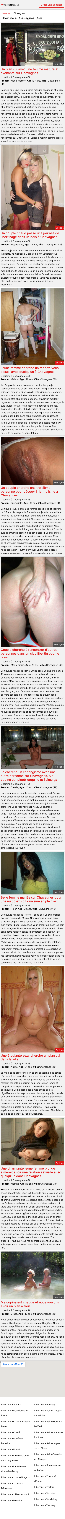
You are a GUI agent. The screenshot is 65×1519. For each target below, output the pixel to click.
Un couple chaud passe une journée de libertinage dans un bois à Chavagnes (30, 235)
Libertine (5, 13)
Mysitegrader (10, 5)
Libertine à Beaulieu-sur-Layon (14, 1413)
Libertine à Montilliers (13, 1500)
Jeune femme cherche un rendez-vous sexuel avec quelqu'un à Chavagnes (30, 370)
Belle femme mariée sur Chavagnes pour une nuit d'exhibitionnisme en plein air (31, 899)
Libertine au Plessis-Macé (15, 1494)
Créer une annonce (51, 4)
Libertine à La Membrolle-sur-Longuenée (15, 1458)
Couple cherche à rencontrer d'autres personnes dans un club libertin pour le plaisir (30, 653)
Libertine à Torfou (44, 1487)
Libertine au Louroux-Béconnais (12, 1486)
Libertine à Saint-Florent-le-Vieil (48, 1424)
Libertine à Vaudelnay (45, 1499)
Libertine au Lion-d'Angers (15, 1477)
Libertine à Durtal (10, 1449)
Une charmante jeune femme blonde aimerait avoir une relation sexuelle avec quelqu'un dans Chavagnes (31, 1172)
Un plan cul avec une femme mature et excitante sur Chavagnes (29, 71)
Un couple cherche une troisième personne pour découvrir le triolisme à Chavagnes (29, 491)
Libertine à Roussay (44, 1404)
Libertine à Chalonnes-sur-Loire (15, 1424)
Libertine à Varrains (44, 1493)
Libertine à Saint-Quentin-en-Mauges (48, 1457)
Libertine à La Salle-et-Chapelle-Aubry (13, 1469)
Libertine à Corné (10, 1432)
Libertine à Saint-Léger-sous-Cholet (47, 1446)
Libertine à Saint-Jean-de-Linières (48, 1435)
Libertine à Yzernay (44, 1505)
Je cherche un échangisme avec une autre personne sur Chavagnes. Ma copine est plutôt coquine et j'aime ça (29, 776)
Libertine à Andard (11, 1404)
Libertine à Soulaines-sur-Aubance (48, 1467)
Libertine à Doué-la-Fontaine (12, 1441)
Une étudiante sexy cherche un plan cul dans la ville (30, 1057)
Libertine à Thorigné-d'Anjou (45, 1478)
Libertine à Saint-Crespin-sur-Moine (48, 1413)
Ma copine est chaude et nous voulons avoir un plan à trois (30, 1304)
